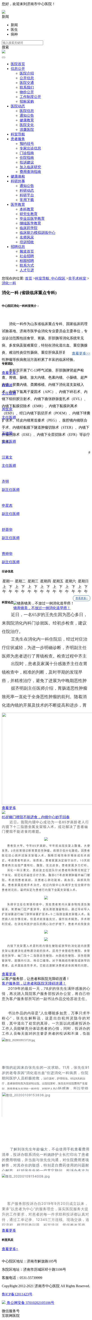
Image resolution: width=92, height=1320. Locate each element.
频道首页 (27, 251)
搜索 (5, 47)
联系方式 (27, 265)
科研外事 (18, 181)
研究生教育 (29, 214)
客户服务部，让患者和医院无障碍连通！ (34, 983)
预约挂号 (27, 143)
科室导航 (18, 134)
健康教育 (27, 120)
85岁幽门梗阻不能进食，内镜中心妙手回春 (36, 817)
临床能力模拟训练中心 (37, 233)
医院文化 (27, 125)
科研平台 (27, 195)
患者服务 (18, 139)
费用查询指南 (30, 172)
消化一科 (9, 283)
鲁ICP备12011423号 (17, 1294)
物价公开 (27, 92)
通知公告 (27, 115)
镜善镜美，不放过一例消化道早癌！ (42, 608)
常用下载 (27, 200)
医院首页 (18, 64)
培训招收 (27, 242)
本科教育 (27, 209)
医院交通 (27, 83)
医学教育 (18, 204)
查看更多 (9, 808)
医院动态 (18, 106)
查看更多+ (81, 598)
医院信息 (27, 111)
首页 (28, 278)
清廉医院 (27, 129)
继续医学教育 (30, 223)
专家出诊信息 (30, 148)
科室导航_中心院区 (50, 278)
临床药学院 (29, 228)
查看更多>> (81, 353)
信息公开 (18, 69)
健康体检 (18, 176)
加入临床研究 (30, 167)
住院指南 (27, 158)
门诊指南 (27, 153)
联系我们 (27, 87)
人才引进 (27, 270)
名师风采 (27, 237)
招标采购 (27, 101)
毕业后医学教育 (32, 218)
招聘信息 (18, 247)
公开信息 (27, 78)
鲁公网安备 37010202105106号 (30, 1303)
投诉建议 (27, 162)
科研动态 (27, 190)
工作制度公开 (30, 97)
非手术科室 (77, 278)
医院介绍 (27, 73)
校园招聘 (27, 261)
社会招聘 (27, 256)
